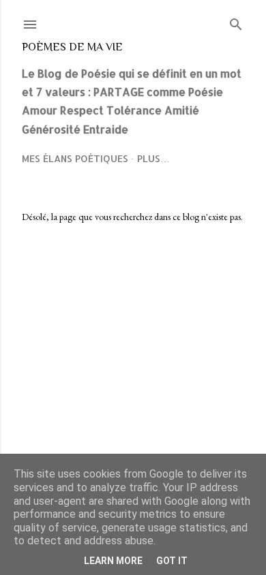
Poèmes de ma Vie (72, 47)
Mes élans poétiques (75, 158)
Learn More (113, 560)
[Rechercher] (236, 21)
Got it (172, 560)
